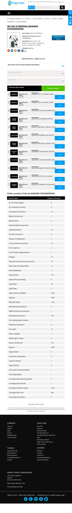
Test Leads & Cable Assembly (19, 370)
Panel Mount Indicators (17, 316)
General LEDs (13, 275)
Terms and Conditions (27, 495)
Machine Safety (14, 302)
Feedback (49, 2)
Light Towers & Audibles (17, 293)
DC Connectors (14, 248)
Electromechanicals (13, 457)
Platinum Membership (43, 457)
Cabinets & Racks (15, 230)
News (8, 431)
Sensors (12, 347)
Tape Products (14, 365)
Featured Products (43, 433)
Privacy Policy (12, 495)
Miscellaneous (37, 18)
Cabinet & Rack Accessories (18, 225)
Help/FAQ (39, 453)
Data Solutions (12, 437)
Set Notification (28, 59)
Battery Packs (14, 221)
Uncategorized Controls (17, 383)
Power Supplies (14, 334)
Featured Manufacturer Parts (46, 435)
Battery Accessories (16, 216)
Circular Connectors (16, 234)
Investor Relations (42, 460)
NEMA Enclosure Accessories (19, 311)
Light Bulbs (13, 284)
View (59, 97)
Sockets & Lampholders (17, 356)
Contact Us (40, 455)
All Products (27, 18)
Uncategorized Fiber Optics (18, 388)
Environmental (11, 435)
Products (40, 428)
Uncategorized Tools (16, 393)
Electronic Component (14, 18)
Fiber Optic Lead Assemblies (19, 266)
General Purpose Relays (17, 280)
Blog (38, 437)
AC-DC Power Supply (16, 203)
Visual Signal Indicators (17, 397)
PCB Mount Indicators (16, 325)
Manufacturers (42, 431)
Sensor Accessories (16, 343)
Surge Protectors (15, 361)
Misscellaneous (12, 455)
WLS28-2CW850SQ (22, 21)
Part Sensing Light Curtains (18, 320)
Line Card (40, 426)
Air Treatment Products (17, 207)
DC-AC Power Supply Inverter (19, 252)
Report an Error (40, 59)
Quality (9, 433)
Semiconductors (12, 451)
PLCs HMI (12, 329)
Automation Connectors (17, 212)
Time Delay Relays (15, 374)
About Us (10, 426)
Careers (9, 428)
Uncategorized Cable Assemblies (20, 379)
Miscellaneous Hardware (18, 307)
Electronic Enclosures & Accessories (21, 261)
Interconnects (11, 453)
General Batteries (15, 270)
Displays (12, 257)
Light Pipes (13, 289)
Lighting (47, 18)
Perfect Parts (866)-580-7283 (36, 2)
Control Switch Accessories (18, 243)
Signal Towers (14, 352)
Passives (9, 460)
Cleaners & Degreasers (17, 239)
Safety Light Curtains (16, 338)
